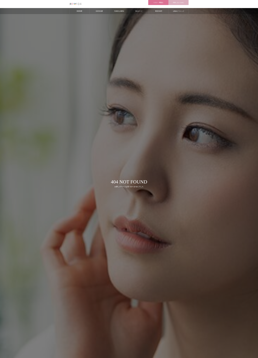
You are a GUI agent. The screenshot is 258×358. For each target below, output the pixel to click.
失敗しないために (178, 2)
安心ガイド (138, 11)
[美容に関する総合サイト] (75, 4)
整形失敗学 (158, 11)
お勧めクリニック (178, 11)
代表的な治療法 (119, 11)
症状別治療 (99, 11)
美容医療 (79, 11)
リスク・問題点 (158, 2)
